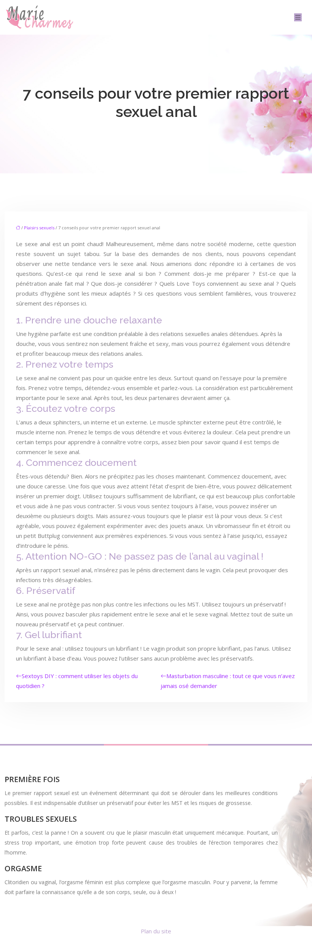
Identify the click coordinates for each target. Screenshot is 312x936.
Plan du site (156, 931)
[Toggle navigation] (298, 17)
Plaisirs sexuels (39, 227)
